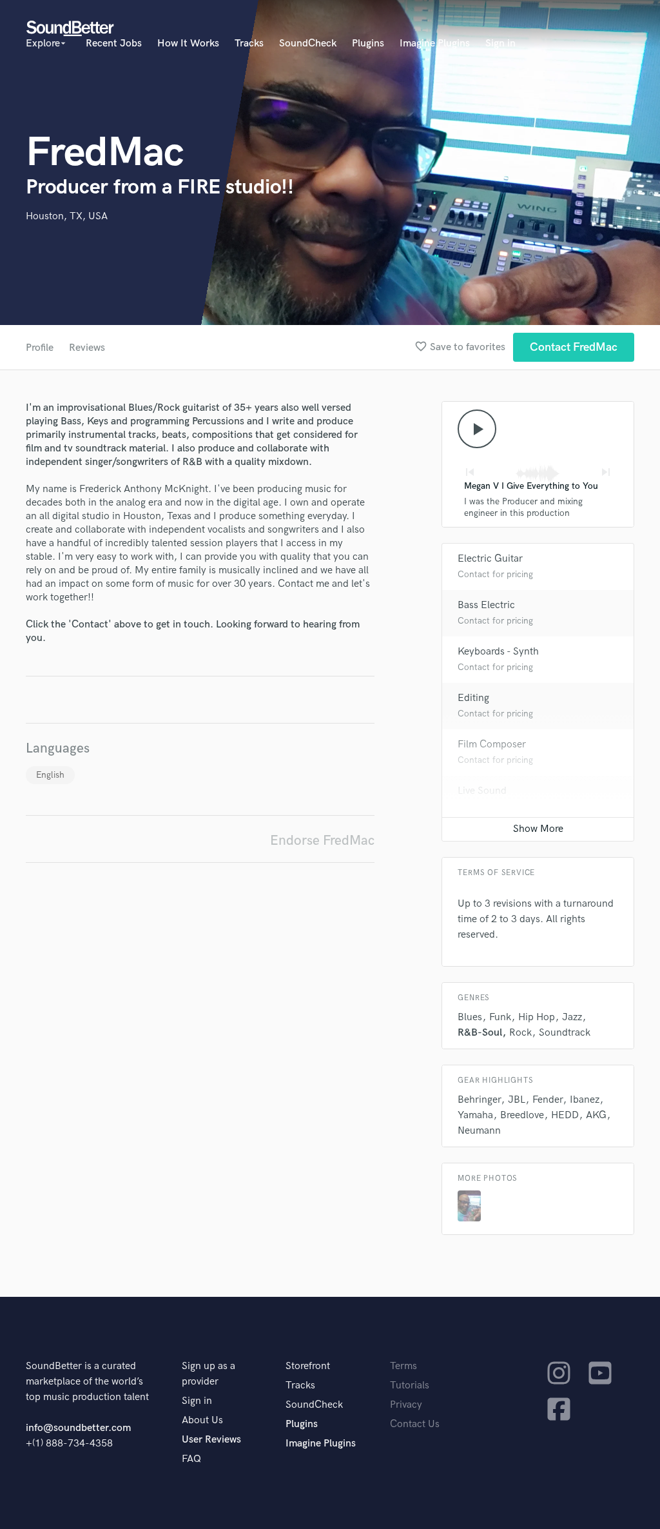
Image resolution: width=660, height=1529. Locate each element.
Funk (500, 1017)
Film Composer (492, 744)
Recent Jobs (114, 43)
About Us (202, 1420)
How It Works (188, 43)
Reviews (87, 348)
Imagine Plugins (435, 43)
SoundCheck (307, 43)
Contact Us (415, 1424)
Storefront (308, 1366)
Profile (39, 348)
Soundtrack (564, 1033)
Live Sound (482, 791)
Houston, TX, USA (67, 216)
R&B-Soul (480, 1033)
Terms (403, 1366)
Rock (520, 1033)
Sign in (500, 43)
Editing (473, 698)
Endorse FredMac (322, 841)
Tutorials (409, 1385)
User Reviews (211, 1440)
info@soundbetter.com (78, 1428)
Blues (470, 1017)
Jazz (572, 1017)
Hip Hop (536, 1017)
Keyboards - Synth (498, 652)
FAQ (191, 1459)
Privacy (406, 1405)
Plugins (368, 43)
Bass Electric (486, 605)
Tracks (249, 43)
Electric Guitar (490, 559)
